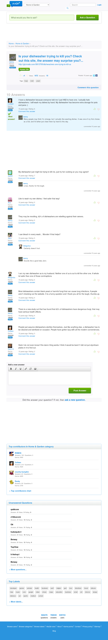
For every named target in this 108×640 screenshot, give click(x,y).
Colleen (11, 103)
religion (59, 588)
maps (51, 592)
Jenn (10, 238)
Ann (9, 202)
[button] (11, 369)
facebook (45, 588)
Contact (77, 626)
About (59, 626)
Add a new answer (16, 364)
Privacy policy (87, 626)
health (37, 588)
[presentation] (11, 369)
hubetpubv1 (16, 531)
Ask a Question (87, 17)
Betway (14, 539)
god (65, 588)
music (18, 592)
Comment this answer (26, 111)
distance (13, 596)
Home (11, 43)
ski (81, 592)
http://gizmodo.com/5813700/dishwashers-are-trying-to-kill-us (45, 64)
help (11, 592)
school (41, 596)
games (22, 588)
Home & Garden (22, 43)
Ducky (17, 481)
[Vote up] (21, 75)
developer (13, 588)
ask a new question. (75, 399)
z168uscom (16, 517)
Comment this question (88, 87)
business (68, 592)
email (75, 592)
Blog (54, 631)
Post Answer (79, 390)
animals (29, 588)
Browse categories (25, 626)
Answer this (24, 69)
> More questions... (18, 569)
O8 (12, 524)
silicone (93, 588)
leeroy (11, 62)
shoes (44, 592)
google (31, 592)
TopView (14, 547)
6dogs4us (27, 245)
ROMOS (18, 453)
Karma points (68, 626)
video (37, 592)
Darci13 (11, 349)
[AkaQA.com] (14, 4)
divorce (87, 592)
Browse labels (39, 626)
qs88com (15, 509)
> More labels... (16, 601)
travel (86, 588)
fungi (26, 81)
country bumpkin (22, 471)
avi (20, 596)
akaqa (95, 592)
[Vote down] (27, 75)
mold (31, 81)
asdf (52, 588)
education (59, 592)
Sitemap (97, 626)
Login (99, 5)
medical (33, 596)
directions (78, 588)
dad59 (10, 176)
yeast (38, 81)
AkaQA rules (50, 626)
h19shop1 (15, 554)
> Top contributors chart (20, 490)
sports (26, 596)
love (70, 588)
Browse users (12, 626)
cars (24, 592)
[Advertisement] (54, 34)
